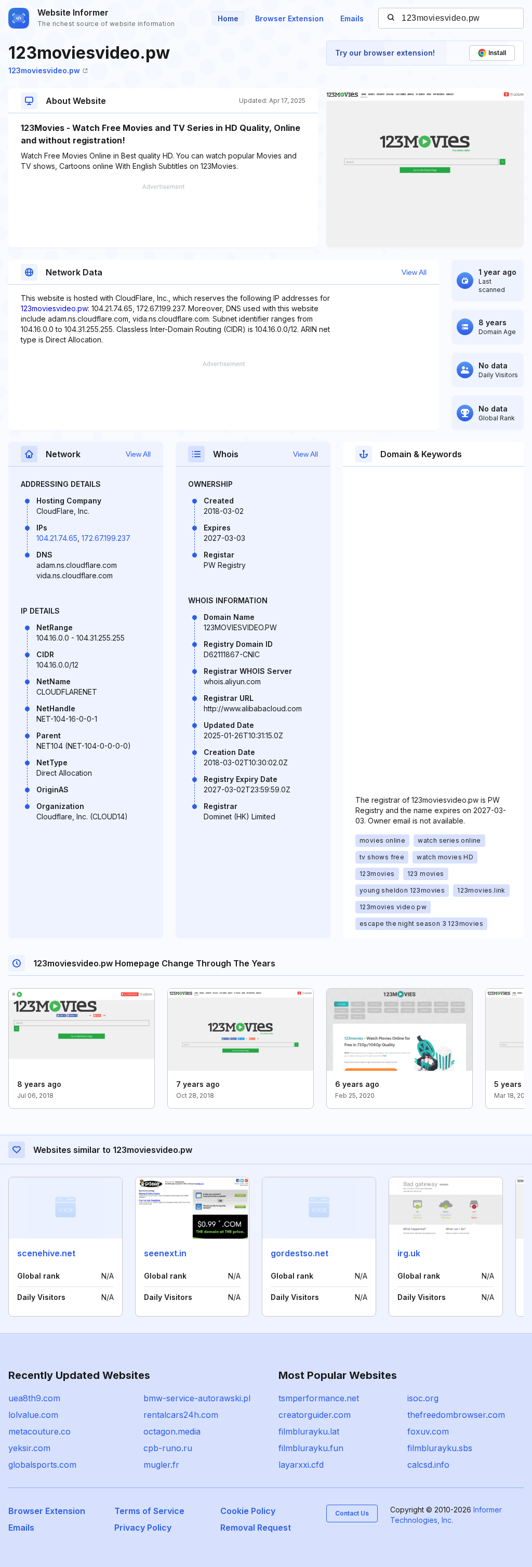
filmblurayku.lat (308, 1431)
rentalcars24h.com (180, 1415)
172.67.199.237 (106, 538)
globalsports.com (42, 1464)
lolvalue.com (33, 1415)
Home (228, 18)
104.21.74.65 (56, 538)
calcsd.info (428, 1464)
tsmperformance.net (318, 1398)
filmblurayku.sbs (439, 1448)
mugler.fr (161, 1464)
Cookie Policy (247, 1511)
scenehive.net (46, 1253)
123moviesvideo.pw (44, 70)
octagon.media (172, 1431)
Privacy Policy (142, 1527)
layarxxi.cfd (301, 1464)
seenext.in (165, 1253)
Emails (352, 18)
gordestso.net (299, 1253)
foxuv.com (428, 1431)
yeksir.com (29, 1448)
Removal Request (255, 1527)
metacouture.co (39, 1431)
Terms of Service (149, 1511)
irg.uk (408, 1253)
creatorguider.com (314, 1415)
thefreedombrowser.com (456, 1415)
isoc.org (422, 1398)
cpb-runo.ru (167, 1448)
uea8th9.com (34, 1398)
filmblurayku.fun (310, 1448)
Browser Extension (289, 18)
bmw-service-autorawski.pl (196, 1398)
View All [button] (414, 272)
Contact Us (352, 1513)
